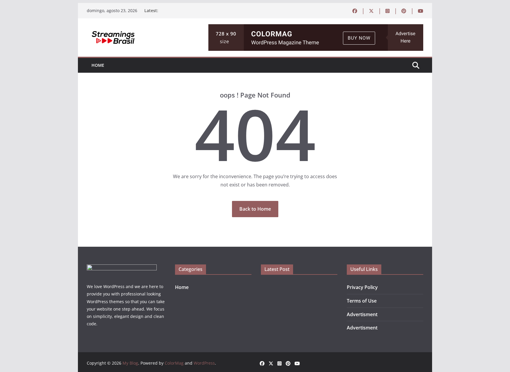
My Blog (130, 363)
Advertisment (362, 314)
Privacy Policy (362, 287)
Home (97, 65)
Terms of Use (362, 301)
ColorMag (174, 363)
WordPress (204, 363)
